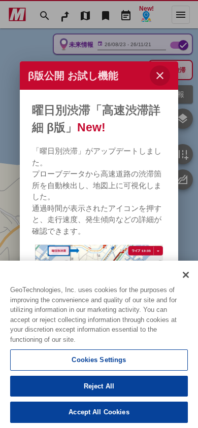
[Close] (186, 275)
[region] (99, 344)
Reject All (99, 386)
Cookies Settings (99, 360)
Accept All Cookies (99, 412)
